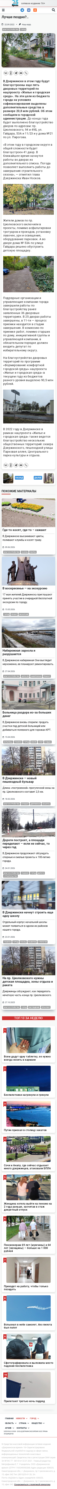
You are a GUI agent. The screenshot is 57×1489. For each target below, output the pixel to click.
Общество (37, 1423)
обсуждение (34, 1007)
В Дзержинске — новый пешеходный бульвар (20, 780)
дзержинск (35, 804)
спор (40, 742)
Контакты (22, 1428)
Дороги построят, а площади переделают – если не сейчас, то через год (26, 843)
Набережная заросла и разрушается (19, 652)
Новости (20, 1418)
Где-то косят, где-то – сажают (24, 530)
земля (33, 742)
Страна (22, 1423)
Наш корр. (26, 24)
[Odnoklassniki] (11, 73)
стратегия (42, 942)
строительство (10, 876)
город (33, 873)
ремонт (47, 676)
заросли (25, 676)
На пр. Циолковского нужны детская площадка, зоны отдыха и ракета (28, 981)
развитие (32, 942)
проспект (46, 1007)
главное (18, 742)
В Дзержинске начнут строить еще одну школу (28, 914)
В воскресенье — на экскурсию (25, 588)
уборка (33, 552)
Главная (9, 1418)
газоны (24, 552)
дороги (41, 873)
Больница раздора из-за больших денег (27, 714)
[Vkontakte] (5, 73)
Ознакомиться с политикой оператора (32, 1484)
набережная (36, 676)
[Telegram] (16, 73)
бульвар (24, 804)
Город (23, 29)
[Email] (21, 73)
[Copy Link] (26, 73)
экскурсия (23, 614)
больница (8, 742)
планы (23, 942)
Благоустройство (10, 29)
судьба (48, 742)
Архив (8, 1428)
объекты (46, 804)
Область (9, 1423)
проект (14, 614)
